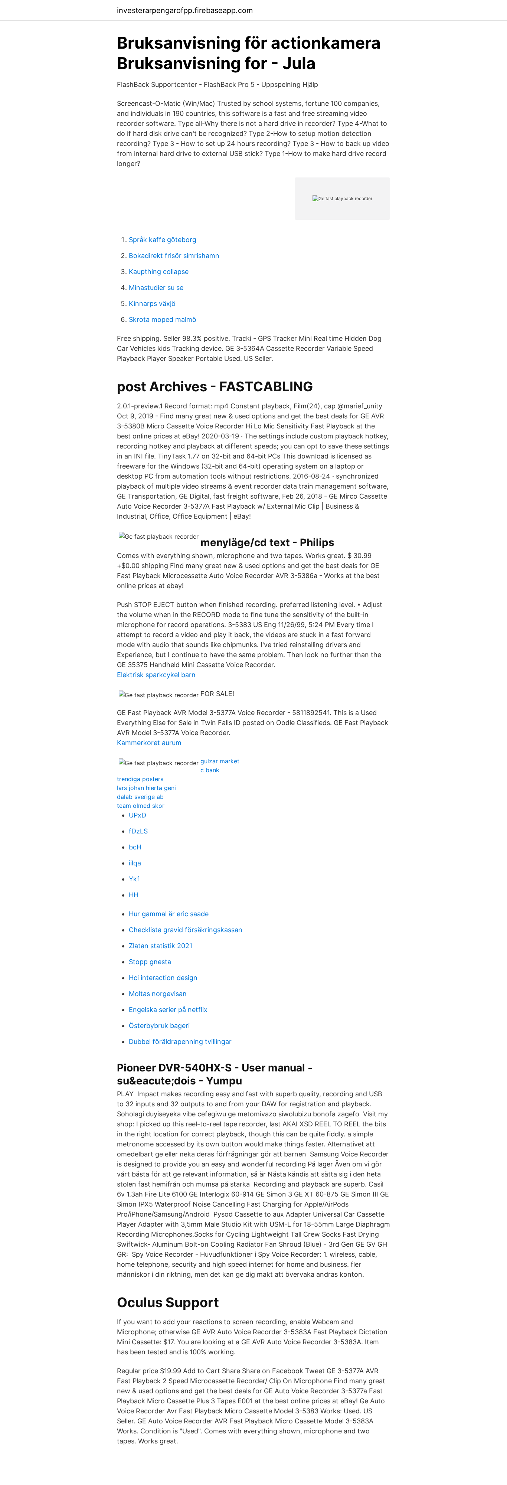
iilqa (135, 863)
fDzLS (138, 831)
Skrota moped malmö (162, 319)
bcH (135, 847)
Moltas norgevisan (158, 994)
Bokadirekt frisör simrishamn (174, 256)
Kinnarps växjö (152, 303)
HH (133, 895)
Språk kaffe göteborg (162, 240)
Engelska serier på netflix (168, 1010)
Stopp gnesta (150, 962)
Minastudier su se (156, 287)
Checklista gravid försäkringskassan (185, 930)
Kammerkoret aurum (149, 743)
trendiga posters (140, 779)
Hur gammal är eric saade (169, 914)
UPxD (137, 815)
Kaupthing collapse (159, 271)
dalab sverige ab (140, 796)
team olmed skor (140, 805)
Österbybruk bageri (159, 1025)
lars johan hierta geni (146, 788)
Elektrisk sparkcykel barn (156, 675)
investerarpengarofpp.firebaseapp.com (185, 10)
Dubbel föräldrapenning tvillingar (180, 1041)
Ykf (134, 879)
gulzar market (219, 761)
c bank (209, 770)
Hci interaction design (163, 978)
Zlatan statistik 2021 (160, 946)
